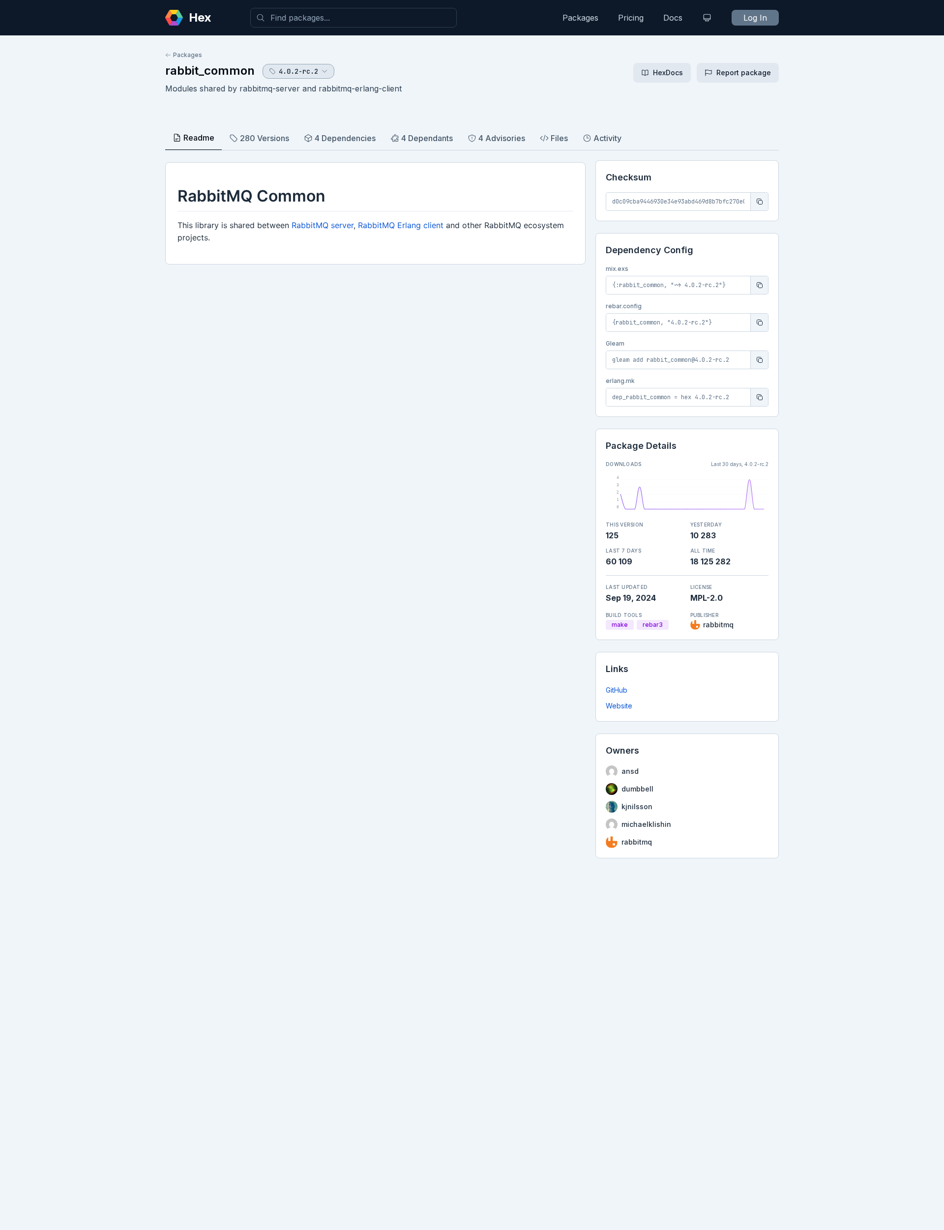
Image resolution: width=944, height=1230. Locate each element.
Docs (672, 18)
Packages (580, 18)
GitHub (616, 690)
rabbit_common (210, 70)
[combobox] (353, 18)
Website (619, 706)
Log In (755, 18)
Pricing (631, 18)
